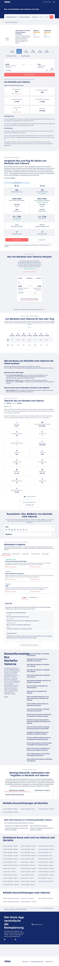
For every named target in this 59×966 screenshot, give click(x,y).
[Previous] (7, 335)
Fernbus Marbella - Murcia (28, 852)
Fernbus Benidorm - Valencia (28, 901)
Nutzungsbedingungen (37, 961)
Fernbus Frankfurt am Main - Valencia (13, 865)
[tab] (11, 55)
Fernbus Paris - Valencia (9, 868)
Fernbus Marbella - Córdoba (10, 855)
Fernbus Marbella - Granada (46, 849)
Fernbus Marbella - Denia (45, 859)
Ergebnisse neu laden (28, 271)
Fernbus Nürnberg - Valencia (46, 875)
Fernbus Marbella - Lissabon (28, 846)
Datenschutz (49, 961)
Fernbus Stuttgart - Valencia (28, 871)
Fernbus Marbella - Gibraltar (10, 812)
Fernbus (11, 908)
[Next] (52, 51)
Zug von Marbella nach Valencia (38, 826)
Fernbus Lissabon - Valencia (45, 865)
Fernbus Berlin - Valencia (27, 862)
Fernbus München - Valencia (46, 862)
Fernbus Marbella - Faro (44, 852)
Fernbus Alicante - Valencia (28, 881)
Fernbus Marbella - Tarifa (10, 862)
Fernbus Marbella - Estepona (46, 809)
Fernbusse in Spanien (21, 908)
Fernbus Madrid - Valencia (28, 865)
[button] (35, 17)
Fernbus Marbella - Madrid (10, 846)
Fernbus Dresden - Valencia (45, 881)
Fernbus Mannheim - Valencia (11, 881)
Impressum (25, 961)
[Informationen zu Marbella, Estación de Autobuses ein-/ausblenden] (53, 795)
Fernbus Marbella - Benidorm (29, 855)
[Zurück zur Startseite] (7, 2)
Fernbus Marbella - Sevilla (28, 849)
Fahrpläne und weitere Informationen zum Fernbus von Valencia (41, 829)
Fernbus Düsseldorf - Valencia (46, 871)
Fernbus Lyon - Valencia (27, 878)
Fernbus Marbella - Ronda (28, 809)
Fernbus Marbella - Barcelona (46, 846)
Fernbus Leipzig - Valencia (28, 884)
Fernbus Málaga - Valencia (10, 875)
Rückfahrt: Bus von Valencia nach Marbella (16, 826)
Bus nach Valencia (34, 908)
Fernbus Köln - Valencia (9, 871)
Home (5, 908)
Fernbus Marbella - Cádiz (27, 859)
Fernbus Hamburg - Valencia (46, 868)
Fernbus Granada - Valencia (10, 878)
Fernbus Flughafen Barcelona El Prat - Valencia (15, 901)
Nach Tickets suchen (17, 93)
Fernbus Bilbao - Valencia (45, 878)
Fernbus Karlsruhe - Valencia (11, 884)
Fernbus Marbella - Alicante (10, 852)
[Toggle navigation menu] (54, 2)
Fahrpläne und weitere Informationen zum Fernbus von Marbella (16, 829)
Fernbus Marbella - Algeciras (10, 859)
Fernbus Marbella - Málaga (10, 809)
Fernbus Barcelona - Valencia (28, 868)
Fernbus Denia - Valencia (27, 898)
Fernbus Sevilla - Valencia (27, 875)
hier (44, 309)
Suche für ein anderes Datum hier (29, 300)
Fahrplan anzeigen (16, 112)
